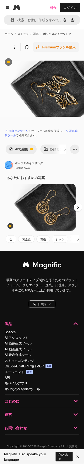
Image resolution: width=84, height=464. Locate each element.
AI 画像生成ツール (17, 131)
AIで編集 (18, 150)
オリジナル (32, 62)
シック (60, 239)
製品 (8, 323)
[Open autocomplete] (10, 20)
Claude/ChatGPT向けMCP (28, 366)
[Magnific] (42, 265)
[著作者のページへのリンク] (9, 165)
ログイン (70, 7)
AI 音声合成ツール (18, 354)
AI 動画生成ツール (18, 349)
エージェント (18, 371)
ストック (23, 34)
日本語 (42, 304)
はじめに (12, 401)
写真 (36, 34)
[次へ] (65, 149)
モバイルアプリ (16, 383)
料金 (53, 7)
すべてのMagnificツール (22, 389)
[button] (42, 304)
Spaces (10, 332)
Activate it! (64, 456)
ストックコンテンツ (19, 360)
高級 (43, 239)
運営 (8, 414)
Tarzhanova (22, 168)
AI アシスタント (16, 337)
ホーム (9, 34)
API (7, 377)
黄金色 (26, 239)
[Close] (77, 457)
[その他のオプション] (14, 47)
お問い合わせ (16, 427)
